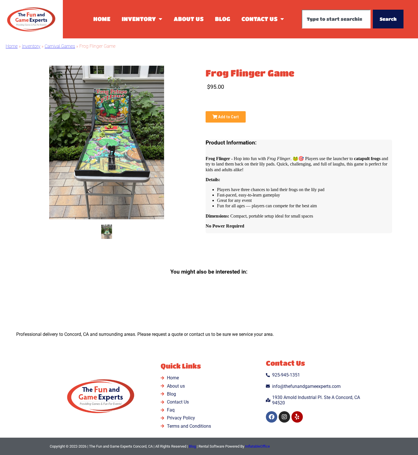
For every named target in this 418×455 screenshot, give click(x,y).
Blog (222, 19)
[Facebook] (271, 417)
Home (101, 19)
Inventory (139, 19)
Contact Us (259, 19)
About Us (189, 19)
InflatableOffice (257, 446)
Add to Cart (228, 116)
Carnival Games (60, 46)
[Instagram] (284, 417)
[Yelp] (297, 417)
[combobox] (336, 19)
